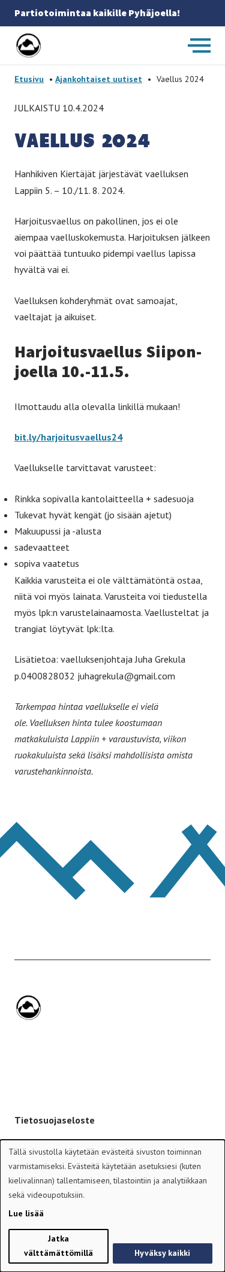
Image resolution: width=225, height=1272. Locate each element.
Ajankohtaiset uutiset (98, 79)
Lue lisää (26, 1213)
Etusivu (29, 79)
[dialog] (112, 1206)
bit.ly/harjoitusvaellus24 (68, 437)
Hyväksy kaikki (162, 1252)
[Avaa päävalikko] (199, 45)
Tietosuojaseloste (54, 1120)
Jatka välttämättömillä (58, 1245)
